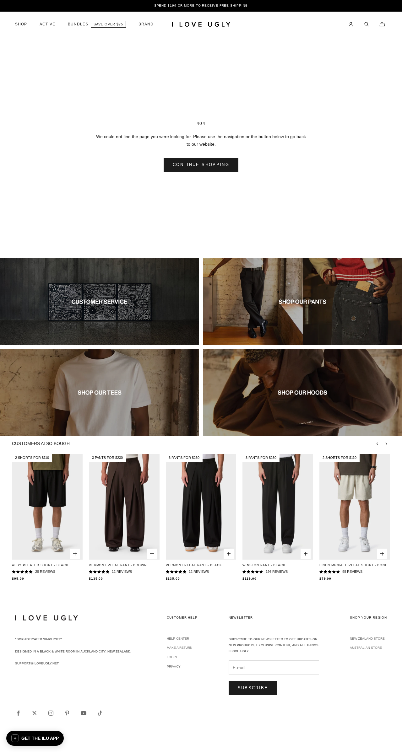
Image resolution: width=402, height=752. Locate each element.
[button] (35, 738)
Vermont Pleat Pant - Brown (117, 565)
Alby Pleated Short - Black (40, 565)
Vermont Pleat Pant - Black (194, 565)
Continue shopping (201, 164)
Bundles (78, 24)
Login (172, 657)
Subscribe (253, 687)
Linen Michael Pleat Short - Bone (353, 565)
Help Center (178, 638)
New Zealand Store (367, 638)
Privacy (174, 666)
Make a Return (179, 647)
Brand (146, 24)
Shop (21, 24)
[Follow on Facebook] (18, 713)
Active (47, 24)
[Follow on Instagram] (51, 713)
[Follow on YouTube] (83, 713)
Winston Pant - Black (263, 565)
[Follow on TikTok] (100, 713)
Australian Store (366, 647)
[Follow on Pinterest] (67, 713)
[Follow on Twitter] (34, 713)
